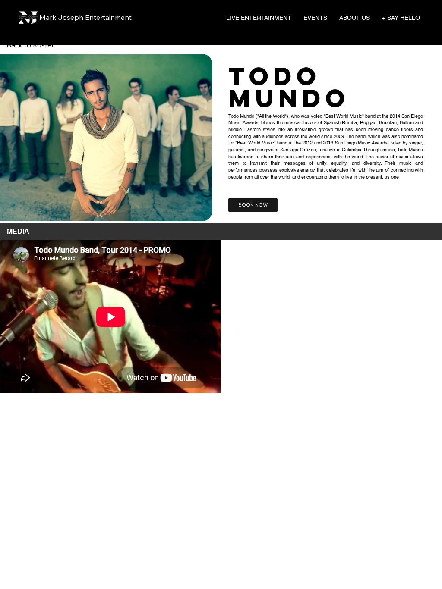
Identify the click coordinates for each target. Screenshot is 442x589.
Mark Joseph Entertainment (85, 17)
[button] (258, 17)
